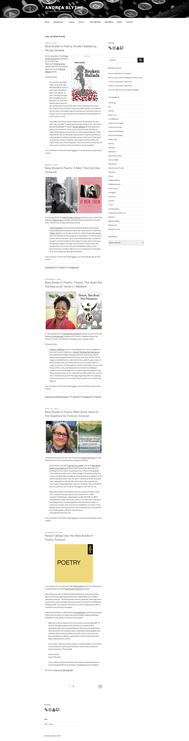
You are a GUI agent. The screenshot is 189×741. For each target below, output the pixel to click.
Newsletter (50, 267)
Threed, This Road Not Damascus (86, 352)
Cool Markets (113, 119)
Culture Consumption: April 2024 (120, 86)
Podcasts (111, 172)
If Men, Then (54, 233)
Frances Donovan (87, 458)
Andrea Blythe (64, 7)
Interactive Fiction (115, 156)
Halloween (112, 152)
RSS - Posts (48, 724)
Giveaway (111, 148)
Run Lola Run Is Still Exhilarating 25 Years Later (125, 78)
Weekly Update (113, 221)
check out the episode (63, 670)
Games (72, 22)
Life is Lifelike (113, 160)
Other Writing (95, 22)
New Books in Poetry (71, 217)
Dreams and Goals (115, 127)
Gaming (111, 143)
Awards (111, 111)
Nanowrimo (112, 164)
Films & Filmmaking (115, 135)
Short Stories (113, 188)
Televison (112, 197)
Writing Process (114, 229)
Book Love (112, 115)
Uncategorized (113, 209)
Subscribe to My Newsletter (57, 397)
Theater (111, 201)
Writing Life (112, 225)
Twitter (62, 267)
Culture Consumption (116, 123)
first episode (79, 612)
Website (111, 217)
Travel (110, 205)
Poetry (81, 22)
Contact (129, 22)
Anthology (112, 103)
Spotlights (109, 22)
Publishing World (114, 184)
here (74, 150)
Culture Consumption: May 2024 (120, 82)
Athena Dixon (59, 64)
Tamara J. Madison (57, 349)
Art (109, 107)
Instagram (87, 397)
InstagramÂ (74, 267)
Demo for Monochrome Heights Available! (123, 90)
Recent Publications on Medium (119, 73)
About (119, 22)
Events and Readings (116, 131)
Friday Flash (112, 139)
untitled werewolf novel (116, 213)
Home (47, 22)
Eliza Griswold (55, 228)
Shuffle (98, 397)
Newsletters (58, 22)
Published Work (114, 180)
